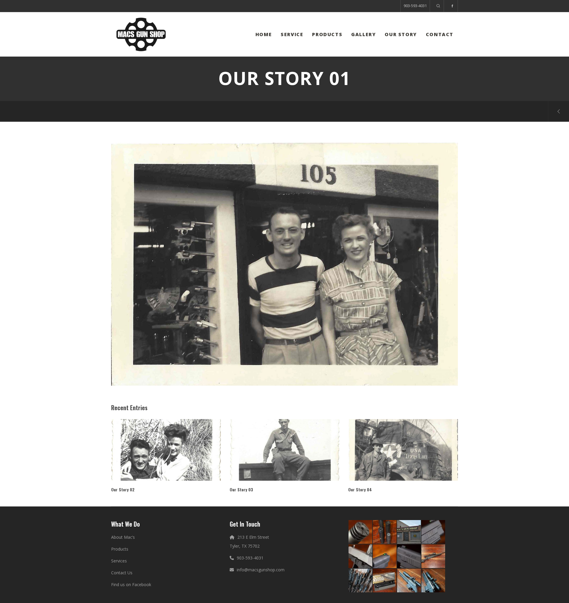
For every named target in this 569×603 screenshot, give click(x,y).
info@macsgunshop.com (260, 569)
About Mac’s (123, 537)
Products (119, 549)
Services (119, 561)
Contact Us (121, 572)
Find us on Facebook (131, 584)
